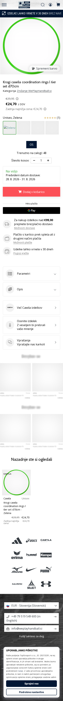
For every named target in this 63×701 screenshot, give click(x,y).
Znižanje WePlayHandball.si (34, 90)
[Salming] (17, 584)
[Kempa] (46, 555)
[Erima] (17, 555)
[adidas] (17, 540)
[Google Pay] (31, 210)
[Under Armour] (46, 584)
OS (31, 145)
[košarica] (58, 5)
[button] (31, 274)
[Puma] (46, 569)
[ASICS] (31, 540)
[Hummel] (31, 555)
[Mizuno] (17, 569)
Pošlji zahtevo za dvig (31, 636)
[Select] (31, 584)
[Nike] (31, 569)
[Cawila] (46, 540)
